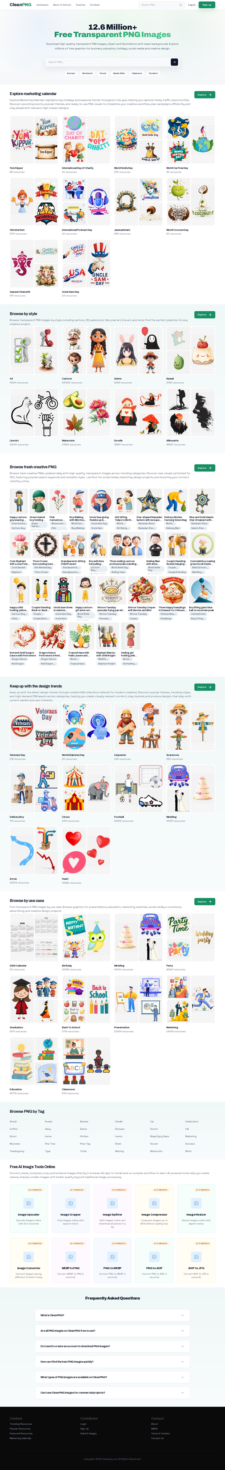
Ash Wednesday (43, 567)
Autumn (71, 73)
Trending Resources (21, 1423)
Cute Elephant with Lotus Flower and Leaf (20, 564)
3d (11, 378)
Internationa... (19, 523)
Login (83, 1423)
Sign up (207, 4)
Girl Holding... (129, 663)
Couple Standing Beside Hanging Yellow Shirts (176, 564)
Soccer (154, 1143)
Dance (83, 1128)
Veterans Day (17, 755)
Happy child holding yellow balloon (18, 610)
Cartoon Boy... (95, 569)
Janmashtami (122, 230)
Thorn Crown (41, 572)
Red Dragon (18, 663)
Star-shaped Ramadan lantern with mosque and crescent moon (149, 520)
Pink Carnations (57, 529)
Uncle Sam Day (70, 292)
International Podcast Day (77, 230)
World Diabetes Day (73, 755)
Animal (13, 1121)
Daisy (48, 1128)
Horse (48, 1136)
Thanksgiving (17, 1151)
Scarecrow (172, 755)
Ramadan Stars (147, 523)
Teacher (80, 4)
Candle (119, 1121)
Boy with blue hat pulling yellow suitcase (98, 564)
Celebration (191, 1121)
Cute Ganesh (18, 567)
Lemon (118, 1136)
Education (16, 1089)
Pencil (103, 73)
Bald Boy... (197, 572)
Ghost (13, 1136)
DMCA (154, 1428)
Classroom (68, 1089)
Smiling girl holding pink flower (128, 656)
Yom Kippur (16, 168)
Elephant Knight (106, 663)
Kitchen (84, 1136)
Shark (118, 1143)
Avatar (48, 1121)
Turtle (83, 1151)
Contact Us (157, 1438)
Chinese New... (168, 614)
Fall (187, 1128)
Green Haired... (36, 525)
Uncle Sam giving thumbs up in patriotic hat (99, 520)
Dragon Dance (19, 659)
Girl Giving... (123, 528)
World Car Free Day (177, 168)
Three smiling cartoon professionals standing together (123, 564)
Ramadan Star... (147, 528)
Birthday (67, 965)
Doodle (118, 440)
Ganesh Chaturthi (20, 292)
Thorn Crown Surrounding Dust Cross (43, 564)
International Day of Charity (77, 168)
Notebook (87, 73)
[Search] (180, 5)
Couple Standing (177, 572)
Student (153, 73)
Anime (117, 378)
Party (169, 965)
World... (121, 523)
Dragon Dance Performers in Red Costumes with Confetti (52, 656)
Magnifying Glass (159, 1136)
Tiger (48, 1151)
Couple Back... (41, 618)
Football (95, 4)
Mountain (15, 1143)
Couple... (173, 567)
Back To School (71, 1027)
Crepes (133, 618)
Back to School (62, 4)
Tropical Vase (77, 663)
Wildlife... (103, 659)
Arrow (13, 879)
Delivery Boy (17, 817)
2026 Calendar (18, 965)
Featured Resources (21, 1433)
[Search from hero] (174, 62)
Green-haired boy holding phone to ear (37, 520)
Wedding (171, 817)
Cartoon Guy (18, 528)
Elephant (16, 572)
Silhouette (172, 440)
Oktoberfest (17, 230)
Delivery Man (173, 528)
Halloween (43, 4)
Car (152, 1121)
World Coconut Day (177, 230)
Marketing (172, 1027)
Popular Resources (20, 1428)
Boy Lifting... (198, 618)
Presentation (121, 1027)
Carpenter (120, 755)
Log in (191, 4)
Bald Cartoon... (200, 567)
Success (190, 1143)
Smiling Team (118, 572)
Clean (20, 4)
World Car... (77, 523)
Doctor (154, 1128)
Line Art (14, 440)
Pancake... (104, 618)
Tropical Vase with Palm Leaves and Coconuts (78, 656)
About (154, 1423)
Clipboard (137, 73)
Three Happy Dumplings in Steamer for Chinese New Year (172, 610)
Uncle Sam (96, 528)
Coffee (14, 1128)
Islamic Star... (198, 528)
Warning (119, 1151)
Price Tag (85, 1143)
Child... (15, 618)
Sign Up (84, 1428)
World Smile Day (123, 168)
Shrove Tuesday (107, 614)
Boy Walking (77, 528)
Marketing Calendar (20, 1438)
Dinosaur (120, 1128)
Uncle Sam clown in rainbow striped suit (63, 610)
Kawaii (170, 378)
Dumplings (166, 618)
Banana (84, 1121)
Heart (65, 879)
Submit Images (88, 1433)
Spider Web (119, 73)
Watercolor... (58, 523)
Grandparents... (71, 567)
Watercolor (68, 440)
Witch (188, 1151)
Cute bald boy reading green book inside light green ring (202, 564)
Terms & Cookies (160, 1433)
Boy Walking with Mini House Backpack (78, 520)
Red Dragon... (48, 663)
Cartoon (67, 378)
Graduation (16, 1027)
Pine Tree (50, 1143)
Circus (66, 817)
